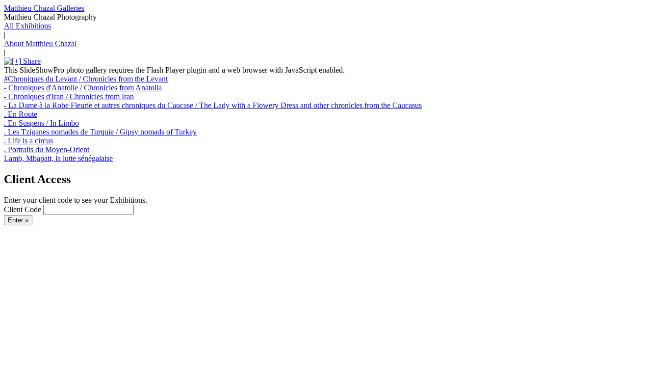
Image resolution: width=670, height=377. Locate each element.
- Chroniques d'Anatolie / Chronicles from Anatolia (83, 87)
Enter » (18, 220)
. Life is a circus (28, 140)
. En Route (20, 114)
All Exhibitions (27, 26)
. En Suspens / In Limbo (41, 123)
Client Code (22, 209)
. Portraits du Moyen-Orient (46, 149)
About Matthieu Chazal (40, 43)
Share (31, 61)
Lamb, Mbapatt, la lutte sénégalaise (58, 158)
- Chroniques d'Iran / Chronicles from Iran (69, 96)
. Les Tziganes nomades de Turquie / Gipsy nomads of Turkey (100, 132)
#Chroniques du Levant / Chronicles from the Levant (86, 79)
